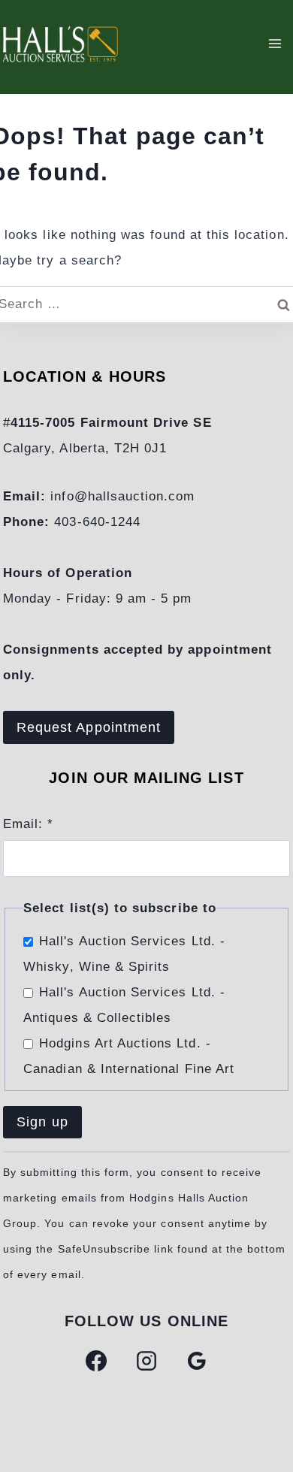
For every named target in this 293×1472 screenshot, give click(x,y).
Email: (28, 824)
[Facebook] (96, 1361)
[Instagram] (146, 1361)
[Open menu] (274, 43)
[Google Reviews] (197, 1361)
